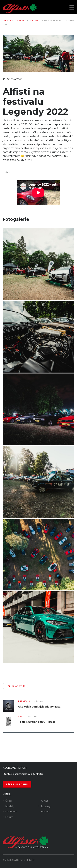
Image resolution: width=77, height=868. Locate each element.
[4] (38, 482)
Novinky (45, 806)
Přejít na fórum (17, 784)
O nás (44, 800)
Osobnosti (11, 811)
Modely (9, 806)
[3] (38, 409)
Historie (45, 811)
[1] (38, 264)
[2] (38, 337)
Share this (18, 686)
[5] (38, 554)
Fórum (9, 816)
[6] (38, 627)
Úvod (8, 800)
